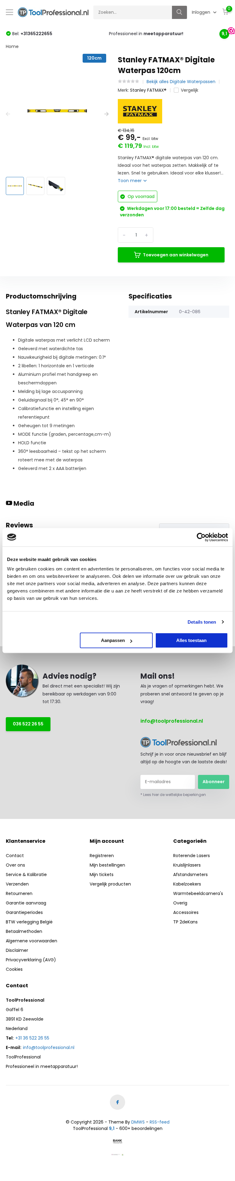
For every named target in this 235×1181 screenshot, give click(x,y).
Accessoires (186, 912)
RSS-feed (160, 1122)
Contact (15, 856)
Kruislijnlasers (187, 865)
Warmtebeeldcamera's (198, 893)
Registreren (102, 856)
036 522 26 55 (28, 724)
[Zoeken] (179, 12)
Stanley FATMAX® (148, 90)
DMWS (138, 1122)
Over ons (15, 865)
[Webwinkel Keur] (117, 1154)
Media (23, 503)
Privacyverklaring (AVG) (31, 960)
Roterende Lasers (191, 856)
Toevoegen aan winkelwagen (175, 255)
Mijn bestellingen (107, 865)
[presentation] (8, 114)
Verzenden (17, 884)
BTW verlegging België (29, 922)
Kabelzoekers (187, 884)
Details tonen (202, 622)
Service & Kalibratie (26, 874)
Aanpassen (113, 640)
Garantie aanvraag (26, 903)
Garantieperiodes (24, 912)
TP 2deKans (185, 922)
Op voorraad (140, 196)
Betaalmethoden (24, 931)
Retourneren (19, 893)
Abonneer (214, 782)
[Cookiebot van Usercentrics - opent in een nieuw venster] (201, 537)
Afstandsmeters (190, 874)
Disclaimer (17, 950)
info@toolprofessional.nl (171, 720)
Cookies (14, 969)
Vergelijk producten (110, 884)
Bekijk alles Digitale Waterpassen (181, 82)
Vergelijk (189, 90)
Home (12, 46)
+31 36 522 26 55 (32, 1038)
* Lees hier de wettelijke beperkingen (173, 794)
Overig (180, 903)
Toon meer (130, 181)
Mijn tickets (102, 874)
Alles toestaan (191, 640)
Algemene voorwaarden (31, 941)
